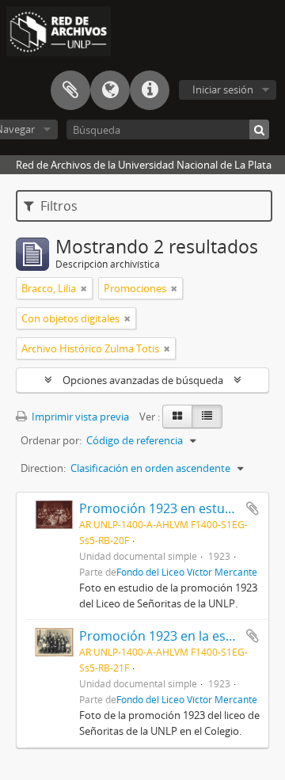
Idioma (110, 90)
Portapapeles (70, 90)
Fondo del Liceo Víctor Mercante (186, 571)
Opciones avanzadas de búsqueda (143, 380)
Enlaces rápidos (149, 90)
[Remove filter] (84, 288)
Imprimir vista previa (79, 416)
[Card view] (177, 416)
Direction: (43, 468)
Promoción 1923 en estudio (161, 508)
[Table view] (207, 416)
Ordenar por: (51, 440)
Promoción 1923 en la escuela (168, 636)
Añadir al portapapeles (252, 508)
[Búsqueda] (259, 129)
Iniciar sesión (222, 89)
